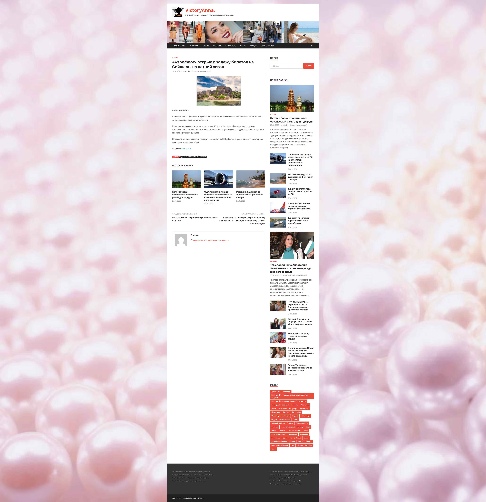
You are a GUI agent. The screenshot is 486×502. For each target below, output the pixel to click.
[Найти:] (292, 66)
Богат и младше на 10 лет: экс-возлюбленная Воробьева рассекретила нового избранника (301, 352)
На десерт (293, 408)
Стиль (206, 46)
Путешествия (192, 157)
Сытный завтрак (278, 423)
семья (300, 441)
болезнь (274, 427)
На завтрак (304, 408)
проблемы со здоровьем (281, 438)
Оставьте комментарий (201, 71)
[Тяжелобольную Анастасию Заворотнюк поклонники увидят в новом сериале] (292, 259)
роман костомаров (279, 441)
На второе (282, 408)
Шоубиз (217, 46)
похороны (304, 434)
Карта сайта (268, 46)
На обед (286, 412)
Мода (273, 408)
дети (308, 427)
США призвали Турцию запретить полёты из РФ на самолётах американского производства (218, 195)
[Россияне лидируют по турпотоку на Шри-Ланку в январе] (250, 189)
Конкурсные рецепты (280, 405)
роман (306, 438)
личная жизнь (294, 430)
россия (292, 441)
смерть (308, 441)
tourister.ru (186, 148)
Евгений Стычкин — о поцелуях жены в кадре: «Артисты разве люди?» (300, 321)
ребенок (297, 438)
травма (300, 445)
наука (305, 430)
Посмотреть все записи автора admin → (210, 240)
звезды (274, 430)
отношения (292, 434)
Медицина (305, 405)
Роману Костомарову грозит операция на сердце (299, 336)
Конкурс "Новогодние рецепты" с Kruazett (288, 401)
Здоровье (230, 46)
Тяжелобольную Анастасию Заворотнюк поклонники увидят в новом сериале (291, 268)
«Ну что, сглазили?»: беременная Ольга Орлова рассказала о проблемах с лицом (298, 306)
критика (283, 430)
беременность (302, 423)
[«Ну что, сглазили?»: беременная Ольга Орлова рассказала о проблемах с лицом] (278, 310)
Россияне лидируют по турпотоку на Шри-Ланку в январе (249, 194)
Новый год (305, 416)
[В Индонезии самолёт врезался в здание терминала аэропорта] (278, 212)
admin (187, 71)
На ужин (295, 416)
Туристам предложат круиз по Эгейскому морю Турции (298, 220)
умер (273, 449)
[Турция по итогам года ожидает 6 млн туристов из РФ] (278, 197)
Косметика (180, 46)
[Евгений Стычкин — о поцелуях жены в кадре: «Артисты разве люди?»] (278, 328)
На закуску (275, 412)
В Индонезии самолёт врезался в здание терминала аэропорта (299, 206)
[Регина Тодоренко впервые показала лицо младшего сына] (278, 374)
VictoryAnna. (200, 10)
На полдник (296, 412)
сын (292, 445)
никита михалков (278, 434)
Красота (194, 46)
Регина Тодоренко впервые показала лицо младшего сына (300, 368)
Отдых (253, 46)
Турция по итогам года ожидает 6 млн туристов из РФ (300, 191)
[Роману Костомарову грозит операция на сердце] (278, 342)
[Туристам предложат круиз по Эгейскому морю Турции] (278, 227)
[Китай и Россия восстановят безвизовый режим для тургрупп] (186, 189)
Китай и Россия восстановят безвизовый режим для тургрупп (185, 194)
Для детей (275, 391)
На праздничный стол (280, 416)
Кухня (243, 46)
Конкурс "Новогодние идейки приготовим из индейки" (289, 396)
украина (308, 445)
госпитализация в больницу (292, 427)
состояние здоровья (279, 445)
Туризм (203, 157)
